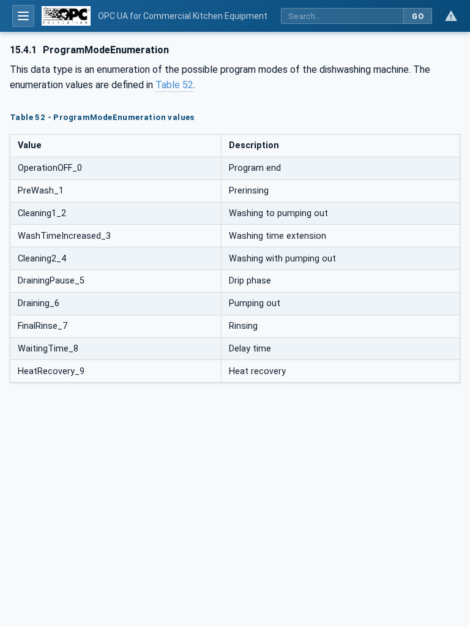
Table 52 (174, 85)
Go (417, 16)
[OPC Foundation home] (66, 16)
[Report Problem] (451, 16)
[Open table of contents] (23, 16)
